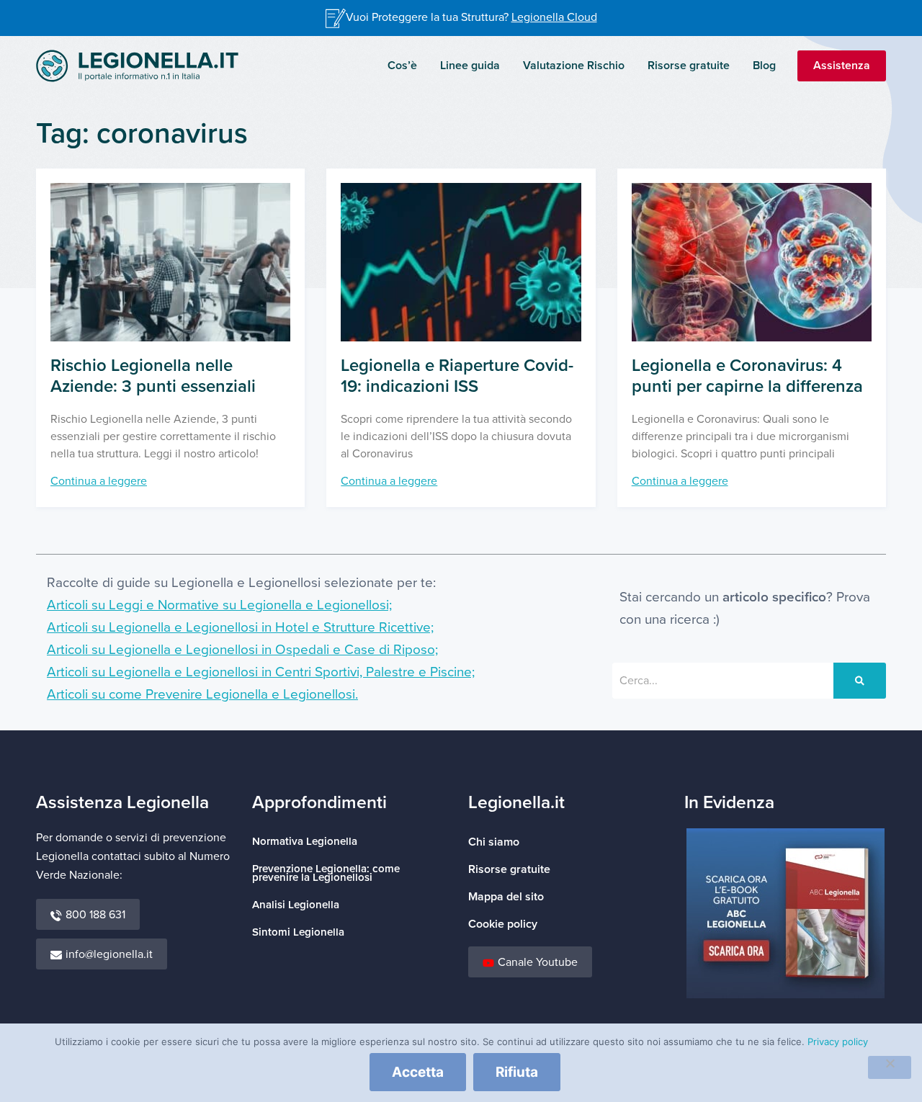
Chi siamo (493, 842)
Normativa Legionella (304, 841)
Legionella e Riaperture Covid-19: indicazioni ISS (457, 376)
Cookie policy (502, 924)
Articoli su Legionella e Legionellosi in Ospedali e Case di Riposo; (242, 650)
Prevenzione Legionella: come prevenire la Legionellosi (326, 873)
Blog (764, 65)
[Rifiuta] (889, 1067)
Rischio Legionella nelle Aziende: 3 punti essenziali (153, 376)
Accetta (418, 1072)
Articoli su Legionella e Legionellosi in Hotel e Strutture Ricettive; (240, 627)
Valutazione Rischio (574, 65)
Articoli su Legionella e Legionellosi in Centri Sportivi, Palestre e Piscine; (261, 672)
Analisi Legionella (295, 905)
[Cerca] (859, 681)
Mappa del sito (506, 897)
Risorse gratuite (689, 65)
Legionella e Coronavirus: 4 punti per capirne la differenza (747, 376)
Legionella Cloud (554, 17)
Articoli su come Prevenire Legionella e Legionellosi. (202, 694)
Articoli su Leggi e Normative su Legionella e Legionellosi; (219, 605)
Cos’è (402, 65)
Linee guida (470, 65)
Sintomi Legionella (298, 932)
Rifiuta (517, 1072)
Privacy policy (837, 1041)
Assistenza (841, 65)
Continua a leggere (98, 481)
